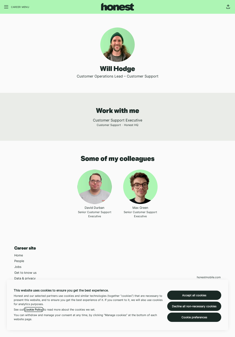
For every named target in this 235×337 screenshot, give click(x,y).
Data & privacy (25, 278)
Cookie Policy (34, 309)
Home (18, 255)
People (19, 261)
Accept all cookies (194, 295)
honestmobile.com (209, 277)
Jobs (17, 267)
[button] (228, 7)
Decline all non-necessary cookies (194, 306)
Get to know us (25, 272)
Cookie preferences (194, 317)
